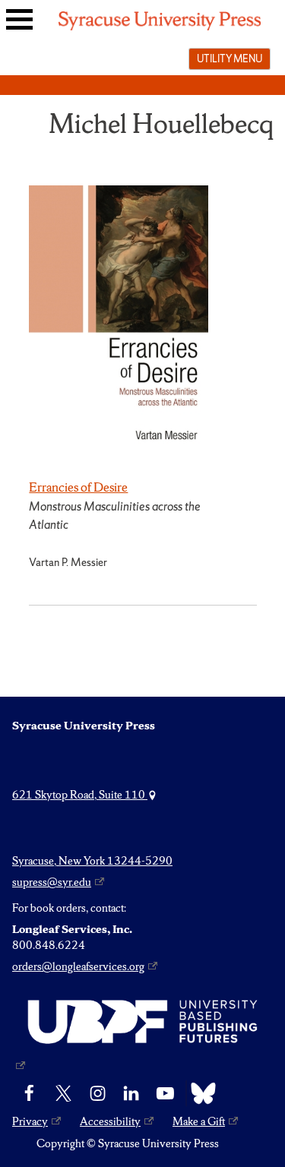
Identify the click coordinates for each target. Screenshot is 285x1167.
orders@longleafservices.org (78, 966)
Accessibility (110, 1121)
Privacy (30, 1121)
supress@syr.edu (51, 882)
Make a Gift (199, 1121)
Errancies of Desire (78, 487)
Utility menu (229, 58)
